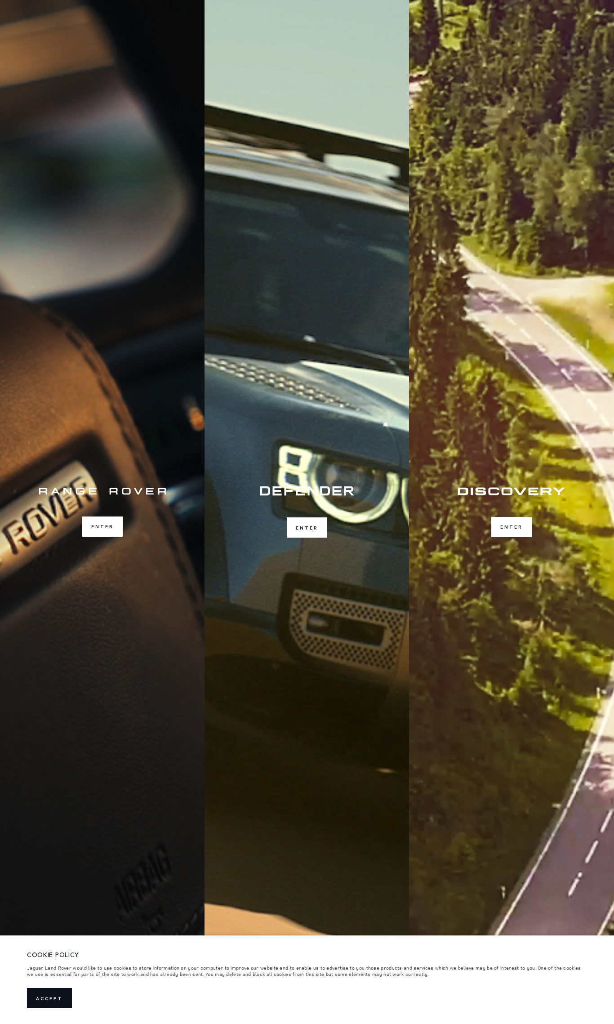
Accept (49, 998)
